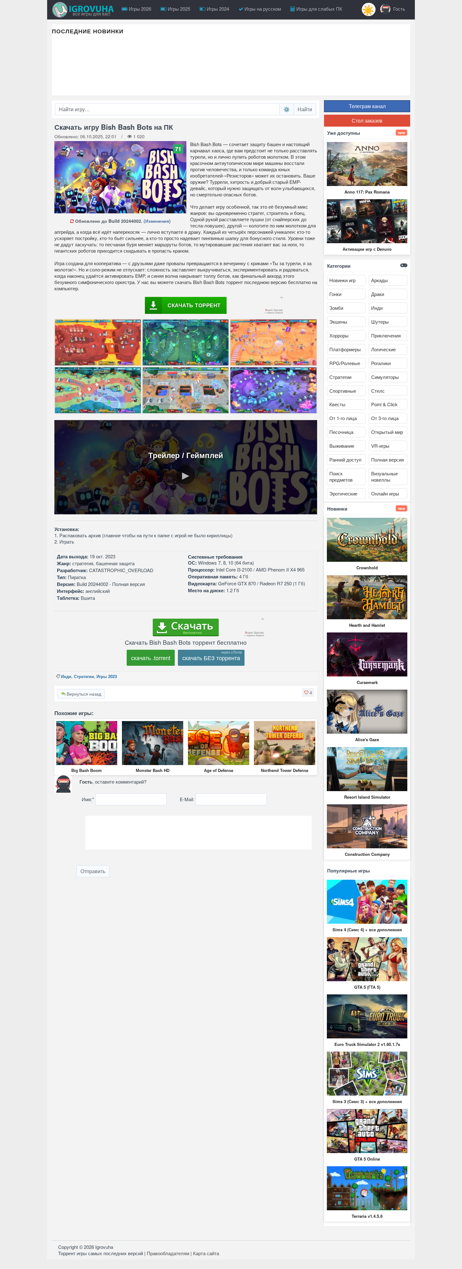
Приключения (386, 335)
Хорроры (339, 335)
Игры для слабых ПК (318, 8)
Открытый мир (387, 432)
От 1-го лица (343, 418)
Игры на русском (262, 8)
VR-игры (380, 445)
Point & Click (384, 404)
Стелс (378, 390)
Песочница (341, 432)
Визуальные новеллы (384, 476)
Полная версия (387, 459)
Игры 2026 (139, 8)
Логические (383, 349)
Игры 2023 (106, 676)
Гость (398, 8)
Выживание (341, 445)
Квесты (337, 404)
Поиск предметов (341, 476)
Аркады (379, 280)
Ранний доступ (345, 459)
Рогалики (381, 363)
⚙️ (286, 109)
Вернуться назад (83, 694)
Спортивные (342, 390)
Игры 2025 (178, 8)
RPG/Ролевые (344, 363)
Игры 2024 (217, 8)
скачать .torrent (150, 658)
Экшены (338, 321)
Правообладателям (168, 1253)
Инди (66, 676)
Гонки (335, 294)
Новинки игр (342, 280)
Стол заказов (367, 120)
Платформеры (345, 349)
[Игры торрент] (84, 9)
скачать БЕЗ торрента (211, 658)
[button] (308, 692)
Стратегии (84, 676)
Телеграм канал (367, 106)
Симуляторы (385, 377)
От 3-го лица (385, 418)
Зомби (336, 307)
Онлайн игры (385, 493)
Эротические (343, 493)
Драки (377, 294)
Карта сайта (206, 1253)
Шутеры (380, 321)
